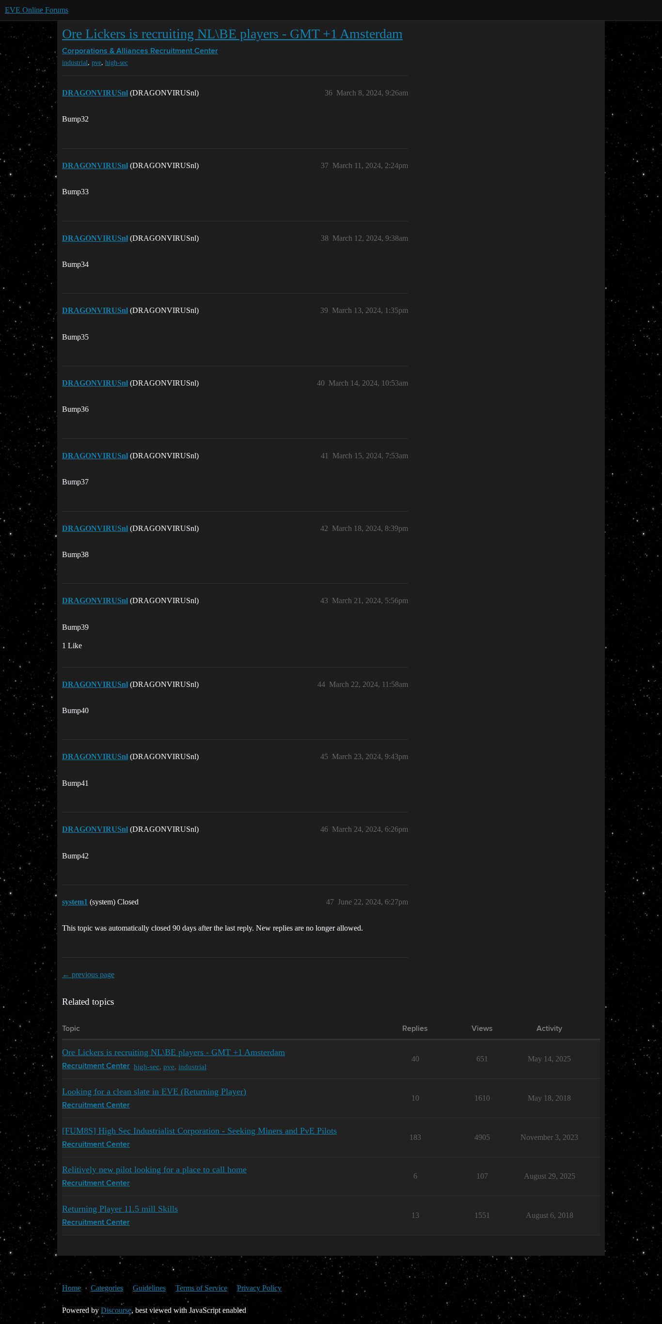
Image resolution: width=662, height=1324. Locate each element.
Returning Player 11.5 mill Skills (120, 1209)
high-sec (116, 62)
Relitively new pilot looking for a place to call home (154, 1169)
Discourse (116, 1310)
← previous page (88, 974)
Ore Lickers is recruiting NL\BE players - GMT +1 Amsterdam (232, 33)
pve (96, 62)
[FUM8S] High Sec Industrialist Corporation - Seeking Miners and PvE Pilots (199, 1131)
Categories (107, 1288)
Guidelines (149, 1288)
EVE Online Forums (36, 10)
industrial (75, 62)
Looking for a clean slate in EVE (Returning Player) (154, 1091)
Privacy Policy (259, 1288)
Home (71, 1288)
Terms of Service (201, 1288)
